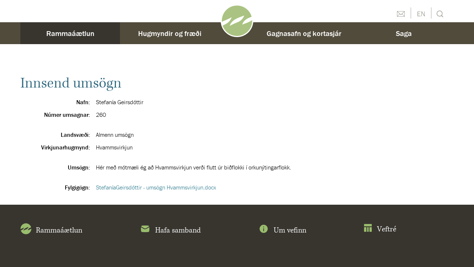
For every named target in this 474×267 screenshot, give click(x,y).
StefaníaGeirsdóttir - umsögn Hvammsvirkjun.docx (156, 187)
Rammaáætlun (70, 33)
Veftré (386, 229)
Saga (404, 33)
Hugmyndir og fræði (169, 33)
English (421, 13)
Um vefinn (290, 230)
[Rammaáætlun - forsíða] (237, 20)
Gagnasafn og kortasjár (304, 33)
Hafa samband (178, 230)
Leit (439, 13)
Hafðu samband (401, 13)
